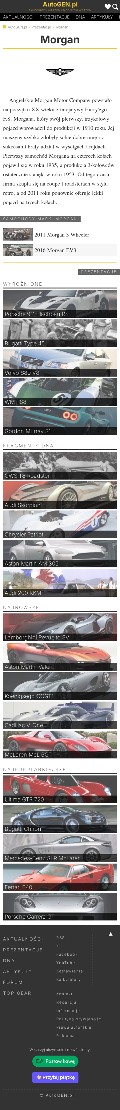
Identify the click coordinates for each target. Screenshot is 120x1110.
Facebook (67, 954)
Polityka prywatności (79, 1019)
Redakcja (66, 1002)
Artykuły (102, 16)
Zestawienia (69, 971)
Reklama (65, 1035)
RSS (60, 937)
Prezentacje (55, 16)
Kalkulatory (68, 979)
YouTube (65, 962)
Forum (13, 982)
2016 (55, 250)
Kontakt (64, 994)
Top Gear (17, 993)
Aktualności (18, 16)
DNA (9, 960)
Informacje (68, 1010)
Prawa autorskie (74, 1027)
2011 (61, 234)
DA (80, 16)
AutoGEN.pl (17, 27)
